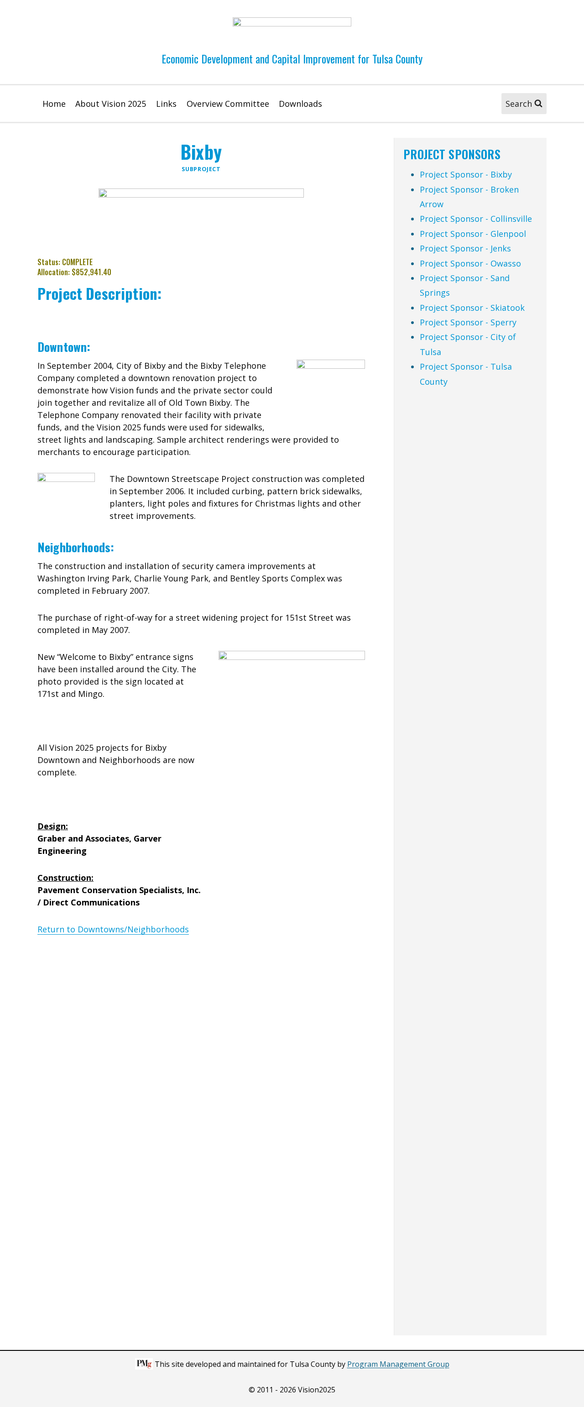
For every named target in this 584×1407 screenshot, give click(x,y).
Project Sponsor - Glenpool (473, 233)
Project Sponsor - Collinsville (476, 218)
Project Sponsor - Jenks (465, 248)
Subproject (201, 169)
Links (166, 103)
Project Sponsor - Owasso (470, 263)
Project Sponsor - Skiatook (472, 307)
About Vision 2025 (110, 103)
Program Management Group (398, 1364)
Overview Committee (228, 103)
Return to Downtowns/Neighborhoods (113, 929)
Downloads (300, 103)
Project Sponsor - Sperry (468, 322)
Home (54, 103)
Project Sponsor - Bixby (466, 174)
